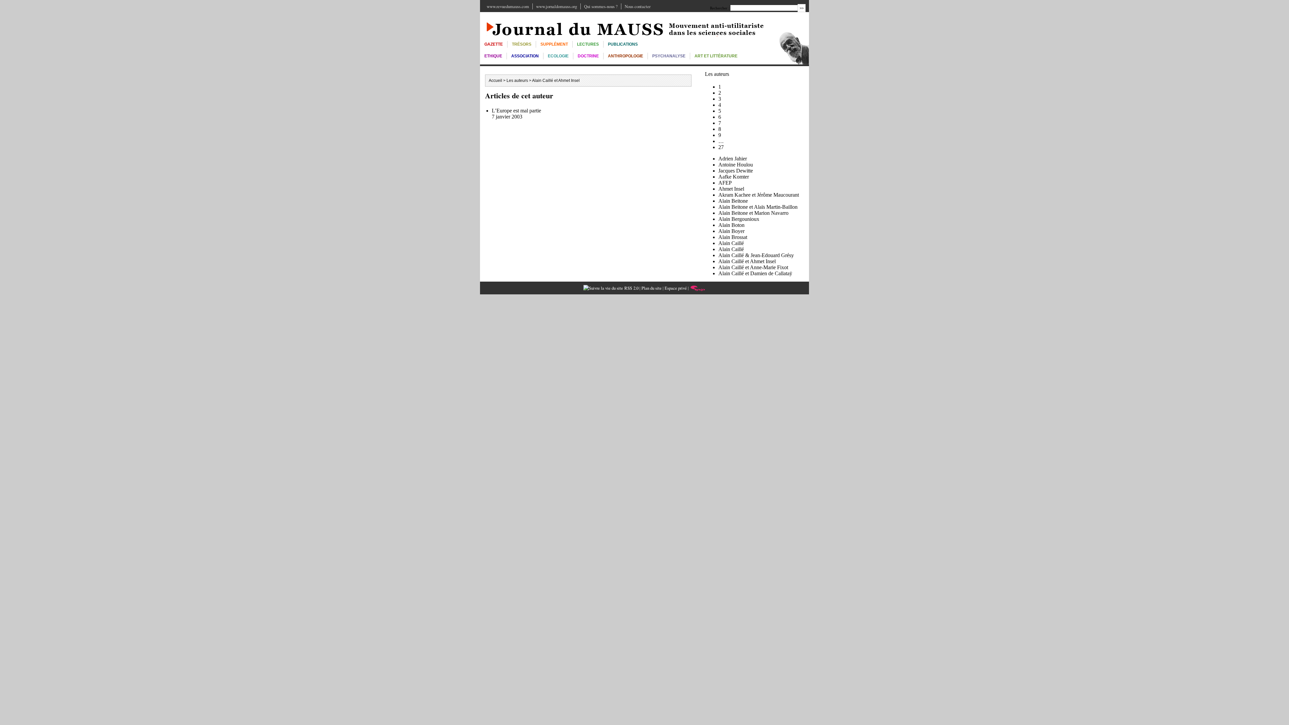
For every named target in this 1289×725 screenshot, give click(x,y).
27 (721, 147)
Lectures (588, 44)
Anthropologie (625, 56)
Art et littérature (716, 56)
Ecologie (558, 56)
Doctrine (588, 56)
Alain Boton (731, 225)
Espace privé (676, 288)
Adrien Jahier (732, 158)
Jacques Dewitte (735, 171)
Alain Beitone (733, 201)
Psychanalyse (668, 56)
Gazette (493, 44)
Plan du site (651, 288)
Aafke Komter (733, 177)
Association (525, 56)
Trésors (521, 44)
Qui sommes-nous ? (601, 6)
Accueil (495, 80)
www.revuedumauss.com (508, 6)
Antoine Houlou (735, 164)
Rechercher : (719, 8)
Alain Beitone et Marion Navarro (753, 213)
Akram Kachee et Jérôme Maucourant (758, 195)
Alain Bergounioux (738, 219)
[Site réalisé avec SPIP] (698, 288)
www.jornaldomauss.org (556, 6)
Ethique (493, 56)
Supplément (554, 44)
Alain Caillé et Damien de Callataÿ (755, 273)
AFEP (725, 183)
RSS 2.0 (630, 288)
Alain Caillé (731, 243)
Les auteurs (517, 80)
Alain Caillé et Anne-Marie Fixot (753, 267)
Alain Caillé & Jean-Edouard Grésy (756, 255)
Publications (623, 44)
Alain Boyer (731, 231)
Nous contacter (638, 6)
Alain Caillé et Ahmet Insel (747, 261)
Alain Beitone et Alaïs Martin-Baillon (758, 207)
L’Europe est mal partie (516, 110)
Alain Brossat (732, 237)
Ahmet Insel (731, 189)
